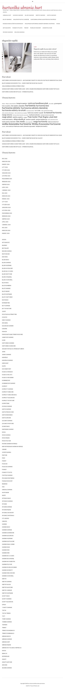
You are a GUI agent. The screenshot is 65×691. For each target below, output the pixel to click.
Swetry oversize (7, 590)
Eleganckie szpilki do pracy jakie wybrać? (45, 49)
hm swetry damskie (18, 106)
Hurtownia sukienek (8, 343)
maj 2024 (4, 227)
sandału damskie (7, 489)
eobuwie (4, 328)
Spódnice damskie (7, 501)
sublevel (4, 521)
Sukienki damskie (18, 15)
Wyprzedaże (5, 656)
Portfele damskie (7, 475)
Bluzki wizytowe (7, 274)
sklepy (4, 495)
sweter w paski (30, 119)
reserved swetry (7, 119)
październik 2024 (7, 213)
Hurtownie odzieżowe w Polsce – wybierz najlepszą (17, 91)
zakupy (4, 659)
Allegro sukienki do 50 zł (11, 103)
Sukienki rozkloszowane (9, 567)
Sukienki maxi (6, 547)
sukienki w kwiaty (7, 570)
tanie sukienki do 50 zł (53, 119)
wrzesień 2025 (6, 181)
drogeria (5, 323)
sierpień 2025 (6, 184)
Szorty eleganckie (7, 601)
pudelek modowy (35, 27)
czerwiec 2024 (6, 224)
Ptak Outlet (33, 117)
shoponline (5, 492)
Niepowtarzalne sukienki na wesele (12, 446)
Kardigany (5, 363)
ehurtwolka (51, 103)
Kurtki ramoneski (7, 415)
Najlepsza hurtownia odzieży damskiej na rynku (40, 23)
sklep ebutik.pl (19, 119)
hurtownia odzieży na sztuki (14, 110)
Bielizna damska (19, 32)
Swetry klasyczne (7, 587)
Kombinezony (6, 380)
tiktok (4, 610)
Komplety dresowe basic (9, 394)
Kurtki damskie (51, 15)
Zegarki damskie (7, 668)
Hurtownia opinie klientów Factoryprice (43, 19)
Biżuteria (5, 256)
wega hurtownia (40, 121)
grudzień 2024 (6, 207)
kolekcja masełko (7, 371)
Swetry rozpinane (7, 593)
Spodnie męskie (6, 509)
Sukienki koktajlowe (8, 541)
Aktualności (7, 27)
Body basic (5, 300)
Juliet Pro (28, 685)
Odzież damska (6, 452)
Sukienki (4, 524)
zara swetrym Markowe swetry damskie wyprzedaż (20, 126)
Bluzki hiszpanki (6, 265)
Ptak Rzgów (43, 117)
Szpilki (35, 46)
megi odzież (7, 117)
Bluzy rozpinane (7, 294)
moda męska (6, 438)
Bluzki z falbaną (7, 277)
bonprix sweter (22, 103)
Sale (3, 486)
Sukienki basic (6, 527)
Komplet (4, 386)
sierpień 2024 (6, 219)
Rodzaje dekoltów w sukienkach (13, 23)
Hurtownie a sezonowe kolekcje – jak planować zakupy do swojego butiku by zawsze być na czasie (32, 80)
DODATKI (4, 317)
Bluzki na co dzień (7, 271)
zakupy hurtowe (7, 662)
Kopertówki (5, 403)
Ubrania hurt (7, 15)
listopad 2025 (6, 176)
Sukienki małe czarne (8, 544)
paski (3, 458)
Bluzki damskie (29, 15)
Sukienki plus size (7, 564)
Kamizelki (5, 357)
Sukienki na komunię (8, 558)
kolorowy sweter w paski (35, 113)
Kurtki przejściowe (8, 412)
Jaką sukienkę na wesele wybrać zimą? (13, 86)
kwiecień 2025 (6, 196)
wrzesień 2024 (6, 216)
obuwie (4, 449)
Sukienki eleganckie (7, 535)
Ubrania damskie (7, 639)
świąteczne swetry (41, 126)
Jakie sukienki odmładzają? (8, 112)
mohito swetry (18, 117)
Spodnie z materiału (8, 515)
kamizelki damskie (7, 360)
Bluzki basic (5, 259)
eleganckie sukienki (7, 325)
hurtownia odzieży (11, 108)
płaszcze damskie (7, 466)
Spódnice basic (6, 498)
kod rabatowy (6, 369)
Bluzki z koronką (7, 279)
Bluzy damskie (7, 19)
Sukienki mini (5, 553)
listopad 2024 (6, 210)
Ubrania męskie (6, 645)
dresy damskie (6, 320)
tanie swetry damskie (9, 122)
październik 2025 (7, 178)
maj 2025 (4, 193)
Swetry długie (6, 584)
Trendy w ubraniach (8, 633)
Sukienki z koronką (7, 576)
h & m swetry (6, 106)
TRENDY (26, 27)
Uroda (4, 650)
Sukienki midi (6, 550)
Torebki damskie (7, 622)
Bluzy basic (5, 282)
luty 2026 (5, 167)
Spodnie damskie (8, 32)
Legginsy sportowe (8, 423)
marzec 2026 (5, 164)
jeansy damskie (6, 354)
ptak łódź (53, 117)
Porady (4, 469)
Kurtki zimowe (6, 417)
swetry (4, 578)
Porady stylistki (18, 27)
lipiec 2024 (5, 221)
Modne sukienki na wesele (9, 443)
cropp (4, 311)
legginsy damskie (7, 420)
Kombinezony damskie (8, 383)
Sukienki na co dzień (8, 555)
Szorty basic (6, 596)
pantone (4, 455)
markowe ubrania (34, 115)
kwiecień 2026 (6, 161)
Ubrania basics (6, 636)
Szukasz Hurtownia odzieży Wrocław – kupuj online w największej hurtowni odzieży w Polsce (30, 89)
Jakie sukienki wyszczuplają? (20, 112)
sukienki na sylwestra (8, 561)
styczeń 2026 (6, 170)
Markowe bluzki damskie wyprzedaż (20, 115)
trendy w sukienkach (8, 630)
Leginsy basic (6, 426)
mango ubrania (7, 115)
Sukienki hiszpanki (7, 538)
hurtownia (30, 106)
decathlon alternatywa (9, 314)
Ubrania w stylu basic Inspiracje (11, 647)
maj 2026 (4, 158)
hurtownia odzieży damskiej (34, 108)
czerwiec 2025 (6, 190)
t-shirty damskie (7, 607)
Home (3, 340)
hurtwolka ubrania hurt (22, 7)
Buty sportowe (6, 308)
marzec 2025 (5, 199)
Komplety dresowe (7, 392)
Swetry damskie (40, 15)
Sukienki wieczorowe (8, 573)
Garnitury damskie (7, 337)
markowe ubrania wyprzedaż (47, 115)
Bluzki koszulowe (7, 268)
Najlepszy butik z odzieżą (21, 19)
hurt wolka (37, 110)
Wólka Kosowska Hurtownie (46, 124)
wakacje (4, 653)
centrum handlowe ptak (38, 103)
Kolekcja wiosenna (8, 377)
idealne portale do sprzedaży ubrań (13, 348)
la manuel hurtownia (53, 113)
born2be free (6, 302)
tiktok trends (6, 613)
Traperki (4, 624)
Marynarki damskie (7, 429)
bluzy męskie (5, 291)
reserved (4, 484)
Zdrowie (4, 665)
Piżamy (4, 461)
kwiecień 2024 (6, 230)
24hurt (3, 103)
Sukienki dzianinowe (8, 532)
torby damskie (6, 619)
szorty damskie (6, 599)
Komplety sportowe (8, 400)
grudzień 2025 (6, 173)
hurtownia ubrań (30, 110)
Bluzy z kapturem (7, 297)
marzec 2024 (5, 233)
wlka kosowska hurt (53, 121)
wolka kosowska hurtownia (16, 124)
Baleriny (4, 245)
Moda (58, 23)
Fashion (4, 331)
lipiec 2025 (5, 187)
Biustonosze (6, 254)
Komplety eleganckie (8, 397)
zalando (3, 126)
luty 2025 (5, 201)
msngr (25, 117)
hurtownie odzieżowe (9, 346)
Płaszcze (4, 463)
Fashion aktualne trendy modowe (12, 334)
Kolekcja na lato (7, 374)
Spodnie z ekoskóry (8, 512)
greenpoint (58, 103)
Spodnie (4, 504)
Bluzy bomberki (6, 285)
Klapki (4, 366)
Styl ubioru (5, 518)
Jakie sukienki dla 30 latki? (47, 110)
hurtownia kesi (42, 106)
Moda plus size (6, 440)
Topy (3, 616)
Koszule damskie (7, 406)
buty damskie (6, 305)
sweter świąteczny (41, 119)
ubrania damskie (29, 121)
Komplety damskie (7, 389)
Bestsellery (5, 248)
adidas (4, 239)
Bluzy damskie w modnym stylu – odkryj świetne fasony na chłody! (22, 83)
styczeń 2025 (6, 204)
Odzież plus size (47, 27)
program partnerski (8, 478)
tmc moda (20, 121)
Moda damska (6, 435)
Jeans (3, 351)
